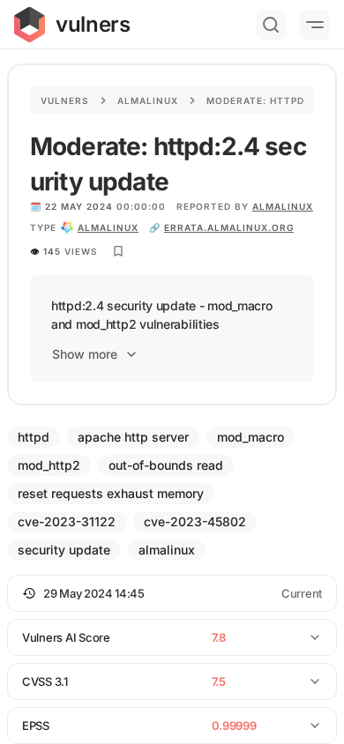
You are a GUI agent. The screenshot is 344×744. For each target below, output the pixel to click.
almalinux (108, 227)
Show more (84, 353)
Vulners (65, 100)
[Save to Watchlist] (118, 251)
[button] (172, 593)
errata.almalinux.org (229, 227)
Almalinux (147, 100)
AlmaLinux (282, 206)
